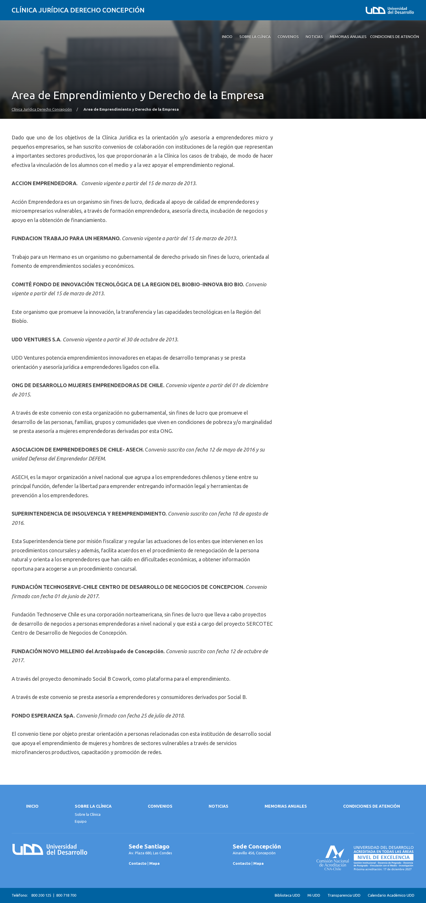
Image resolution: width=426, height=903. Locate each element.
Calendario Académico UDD (391, 895)
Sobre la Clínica (93, 806)
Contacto (138, 863)
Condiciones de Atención (371, 806)
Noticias (218, 806)
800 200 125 (41, 895)
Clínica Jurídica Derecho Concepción (78, 10)
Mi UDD (313, 895)
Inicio (32, 806)
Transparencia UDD (344, 895)
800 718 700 (66, 895)
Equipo (81, 821)
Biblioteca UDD (287, 895)
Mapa (154, 863)
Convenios (160, 806)
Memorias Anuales (286, 806)
